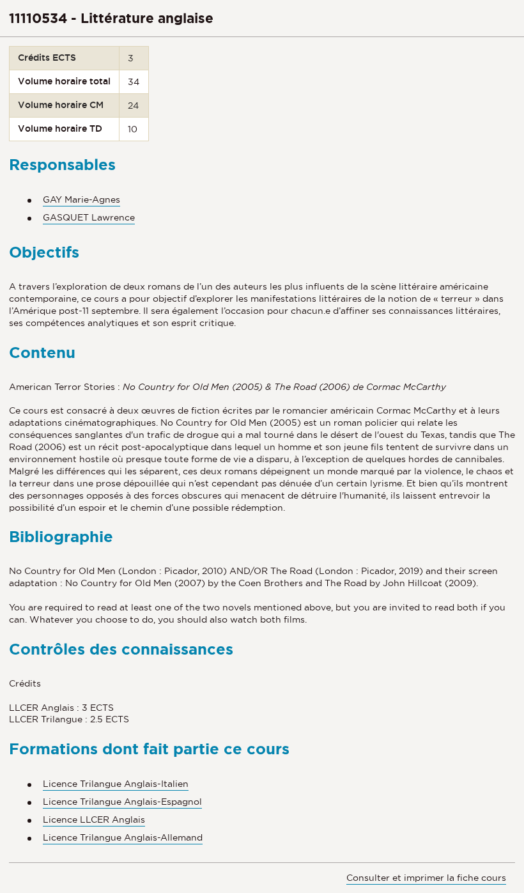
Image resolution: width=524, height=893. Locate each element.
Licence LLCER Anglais (94, 819)
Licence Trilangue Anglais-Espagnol (122, 801)
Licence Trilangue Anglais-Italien (116, 784)
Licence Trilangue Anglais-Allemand (123, 837)
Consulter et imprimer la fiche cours (426, 878)
